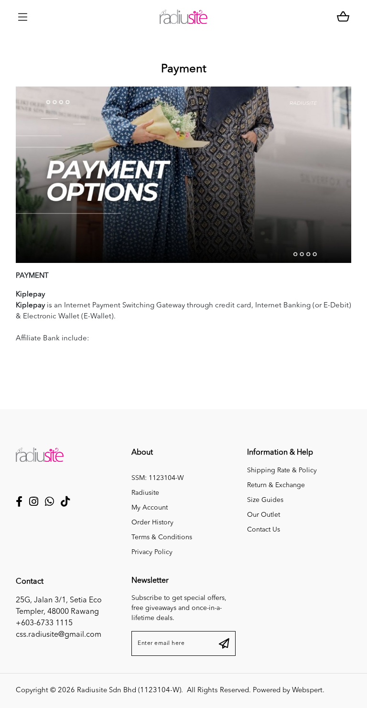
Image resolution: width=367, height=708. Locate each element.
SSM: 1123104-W (157, 478)
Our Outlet (263, 515)
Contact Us (263, 529)
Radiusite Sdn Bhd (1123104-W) (129, 690)
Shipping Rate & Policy (282, 470)
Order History (152, 522)
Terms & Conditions (161, 537)
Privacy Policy (152, 552)
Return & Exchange (276, 485)
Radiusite (145, 493)
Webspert (307, 690)
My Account (149, 507)
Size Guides (265, 500)
